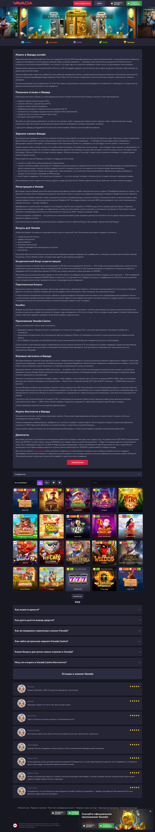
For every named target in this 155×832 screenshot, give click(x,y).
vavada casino (38, 451)
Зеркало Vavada (77, 462)
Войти (99, 3)
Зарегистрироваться (82, 3)
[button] (3, 22)
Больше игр (77, 596)
